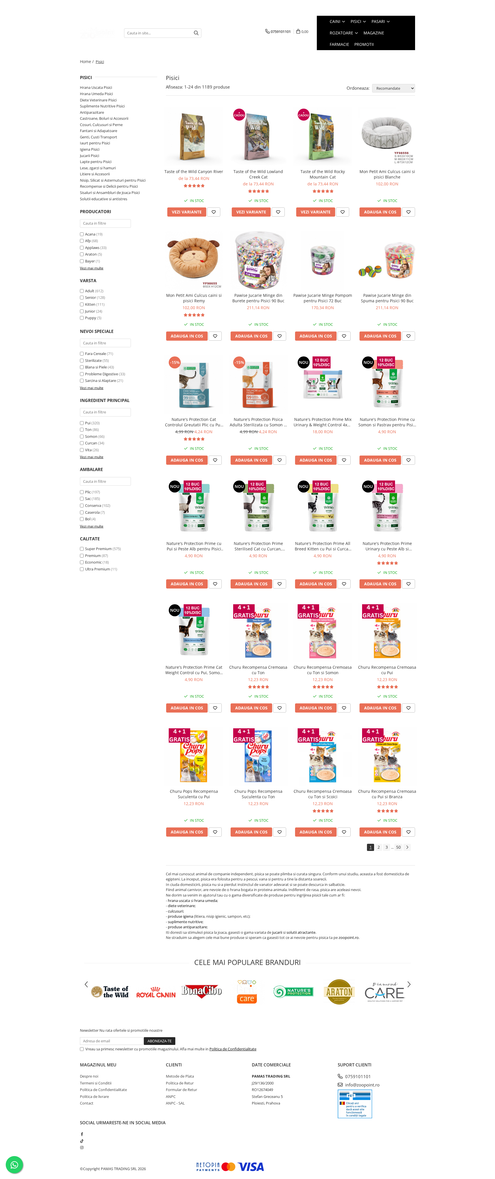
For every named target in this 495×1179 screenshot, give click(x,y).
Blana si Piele (96, 367)
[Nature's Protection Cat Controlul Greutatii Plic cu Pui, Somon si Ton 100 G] (193, 384)
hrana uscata (179, 900)
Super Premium (98, 548)
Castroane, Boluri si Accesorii (104, 118)
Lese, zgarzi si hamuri (98, 167)
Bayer (90, 261)
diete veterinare (181, 905)
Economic (93, 562)
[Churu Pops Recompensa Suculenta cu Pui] (193, 756)
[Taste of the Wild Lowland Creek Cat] (258, 136)
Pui (88, 422)
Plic (88, 492)
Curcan (91, 443)
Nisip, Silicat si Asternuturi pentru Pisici (113, 180)
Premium (93, 555)
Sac (88, 498)
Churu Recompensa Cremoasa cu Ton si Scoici (323, 793)
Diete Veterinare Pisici (98, 100)
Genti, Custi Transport (98, 137)
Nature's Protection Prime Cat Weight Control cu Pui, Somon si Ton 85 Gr (193, 669)
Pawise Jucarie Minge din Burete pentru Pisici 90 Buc (258, 298)
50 (398, 847)
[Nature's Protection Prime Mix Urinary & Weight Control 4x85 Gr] (322, 384)
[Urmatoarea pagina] (407, 847)
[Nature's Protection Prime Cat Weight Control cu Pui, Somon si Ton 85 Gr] (193, 632)
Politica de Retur (180, 1083)
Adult (89, 290)
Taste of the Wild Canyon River (193, 171)
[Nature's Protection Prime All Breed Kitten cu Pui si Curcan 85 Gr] (322, 508)
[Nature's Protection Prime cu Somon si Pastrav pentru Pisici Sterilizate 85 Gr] (387, 384)
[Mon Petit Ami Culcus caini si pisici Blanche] (387, 136)
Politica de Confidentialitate (232, 1049)
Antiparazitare (92, 112)
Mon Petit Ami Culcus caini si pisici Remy (194, 298)
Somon (91, 436)
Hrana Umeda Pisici (96, 93)
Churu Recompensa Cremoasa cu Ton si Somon (323, 669)
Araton (91, 254)
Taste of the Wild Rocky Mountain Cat (322, 174)
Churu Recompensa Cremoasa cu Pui (387, 669)
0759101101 (357, 1076)
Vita (88, 449)
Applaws (92, 247)
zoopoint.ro (349, 937)
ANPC (171, 1096)
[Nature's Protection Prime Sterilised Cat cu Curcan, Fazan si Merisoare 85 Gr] (258, 508)
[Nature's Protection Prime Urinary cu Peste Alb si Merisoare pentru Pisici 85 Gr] (387, 508)
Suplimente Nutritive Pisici (102, 106)
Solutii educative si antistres (103, 198)
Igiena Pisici (89, 149)
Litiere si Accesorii (95, 173)
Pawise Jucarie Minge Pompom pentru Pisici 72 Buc (322, 298)
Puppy (90, 317)
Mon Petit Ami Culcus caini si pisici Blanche (387, 174)
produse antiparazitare (187, 926)
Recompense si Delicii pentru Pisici (109, 186)
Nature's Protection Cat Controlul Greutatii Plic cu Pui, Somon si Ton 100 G (194, 422)
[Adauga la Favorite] (213, 212)
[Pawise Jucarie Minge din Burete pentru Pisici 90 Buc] (258, 260)
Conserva (93, 505)
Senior (90, 297)
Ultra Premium (97, 569)
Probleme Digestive (101, 373)
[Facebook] (82, 1134)
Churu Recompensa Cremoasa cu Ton (258, 669)
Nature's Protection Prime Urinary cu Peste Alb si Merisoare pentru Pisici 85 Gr (387, 546)
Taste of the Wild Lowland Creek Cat (258, 174)
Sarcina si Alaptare (100, 380)
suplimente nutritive (185, 921)
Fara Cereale (95, 353)
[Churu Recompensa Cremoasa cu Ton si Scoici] (322, 756)
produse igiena (180, 916)
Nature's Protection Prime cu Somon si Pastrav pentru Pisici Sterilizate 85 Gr (387, 422)
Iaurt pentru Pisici (95, 143)
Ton (88, 429)
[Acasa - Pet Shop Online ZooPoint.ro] (97, 33)
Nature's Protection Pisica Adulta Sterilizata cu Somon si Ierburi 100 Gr (258, 422)
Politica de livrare (94, 1096)
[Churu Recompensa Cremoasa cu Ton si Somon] (322, 632)
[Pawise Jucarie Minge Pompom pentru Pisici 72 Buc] (322, 260)
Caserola (92, 512)
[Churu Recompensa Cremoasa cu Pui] (387, 632)
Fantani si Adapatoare (98, 130)
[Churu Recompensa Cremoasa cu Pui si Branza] (387, 756)
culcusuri (175, 911)
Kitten (90, 304)
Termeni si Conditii (95, 1083)
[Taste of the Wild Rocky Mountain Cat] (322, 136)
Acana (90, 234)
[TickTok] (82, 1140)
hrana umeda (205, 900)
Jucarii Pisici (89, 155)
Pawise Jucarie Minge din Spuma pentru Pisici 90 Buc (387, 298)
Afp (88, 240)
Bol (88, 518)
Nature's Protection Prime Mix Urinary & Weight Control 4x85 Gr (323, 422)
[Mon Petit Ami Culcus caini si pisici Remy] (193, 260)
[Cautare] (196, 33)
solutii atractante (300, 932)
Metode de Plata (180, 1076)
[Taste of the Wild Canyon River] (193, 136)
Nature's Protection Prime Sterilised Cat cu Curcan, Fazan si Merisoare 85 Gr (258, 546)
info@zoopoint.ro (362, 1085)
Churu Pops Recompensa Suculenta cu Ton (258, 793)
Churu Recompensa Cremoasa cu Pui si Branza (387, 793)
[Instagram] (82, 1147)
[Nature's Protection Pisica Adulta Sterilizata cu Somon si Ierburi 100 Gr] (258, 384)
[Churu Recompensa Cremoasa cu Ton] (258, 632)
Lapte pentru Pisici (95, 161)
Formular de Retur (181, 1089)
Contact (86, 1103)
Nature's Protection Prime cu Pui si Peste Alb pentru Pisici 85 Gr (193, 546)
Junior (90, 311)
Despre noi (89, 1076)
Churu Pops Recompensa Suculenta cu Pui (194, 793)
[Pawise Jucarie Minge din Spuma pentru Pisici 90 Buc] (387, 260)
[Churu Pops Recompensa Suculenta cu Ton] (258, 756)
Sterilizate (93, 360)
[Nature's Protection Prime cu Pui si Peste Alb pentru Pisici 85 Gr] (193, 508)
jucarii (277, 932)
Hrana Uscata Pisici (96, 87)
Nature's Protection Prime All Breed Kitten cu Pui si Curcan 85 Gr (323, 546)
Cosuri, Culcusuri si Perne (101, 124)
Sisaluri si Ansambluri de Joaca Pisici (110, 192)
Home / (87, 61)
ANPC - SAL (175, 1103)
